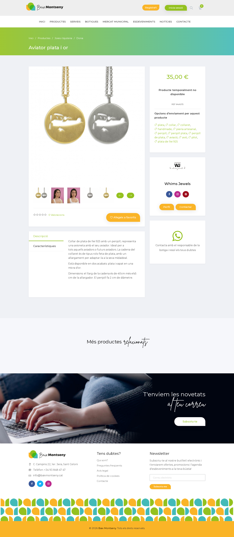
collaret (185, 125)
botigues (91, 21)
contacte (183, 21)
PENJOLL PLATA (179, 133)
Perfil (166, 206)
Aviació (173, 137)
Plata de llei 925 (168, 141)
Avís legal (102, 470)
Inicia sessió (176, 7)
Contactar (186, 206)
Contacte (102, 481)
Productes (58, 21)
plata (161, 125)
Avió (184, 137)
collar (172, 125)
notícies (166, 21)
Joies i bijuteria (63, 38)
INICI (42, 21)
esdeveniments (144, 21)
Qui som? (102, 460)
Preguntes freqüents (109, 465)
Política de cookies (108, 475)
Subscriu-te (190, 421)
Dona (79, 38)
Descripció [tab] (40, 236)
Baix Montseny (107, 528)
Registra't (151, 7)
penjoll (162, 133)
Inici (31, 38)
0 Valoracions (56, 214)
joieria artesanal (186, 129)
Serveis (75, 21)
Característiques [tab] (44, 246)
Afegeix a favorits (124, 217)
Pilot (194, 137)
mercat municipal (116, 21)
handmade (165, 129)
